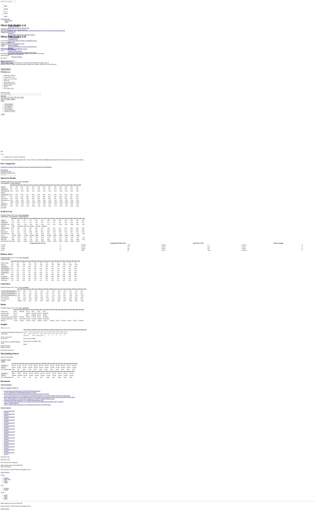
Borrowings (5, 266)
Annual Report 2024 (9, 414)
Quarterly (3, 360)
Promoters (4, 365)
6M (5, 97)
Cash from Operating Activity (9, 291)
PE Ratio (7, 99)
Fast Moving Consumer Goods (9, 167)
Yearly (8, 360)
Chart (14, 30)
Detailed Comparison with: (8, 173)
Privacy (7, 472)
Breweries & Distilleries (45, 167)
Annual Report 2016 (9, 438)
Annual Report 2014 (9, 444)
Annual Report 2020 (9, 426)
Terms (2, 472)
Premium (6, 478)
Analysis (19, 30)
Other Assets (5, 278)
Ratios (52, 30)
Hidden (13, 99)
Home (5, 6)
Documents (62, 30)
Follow (2, 45)
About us (6, 488)
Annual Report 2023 (9, 417)
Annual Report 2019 (9, 429)
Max (22, 97)
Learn (5, 481)
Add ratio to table (5, 92)
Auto (6, 499)
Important (8, 388)
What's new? (7, 479)
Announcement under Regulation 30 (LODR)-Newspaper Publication (22, 391)
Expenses (4, 189)
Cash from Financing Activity (9, 295)
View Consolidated (24, 181)
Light (6, 495)
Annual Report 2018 (9, 432)
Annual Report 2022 (9, 420)
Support (6, 489)
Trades (3, 361)
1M (2, 97)
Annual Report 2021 (9, 423)
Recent (3, 388)
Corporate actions (5, 259)
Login (5, 16)
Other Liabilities (6, 268)
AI (7, 29)
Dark (6, 497)
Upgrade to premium (16, 57)
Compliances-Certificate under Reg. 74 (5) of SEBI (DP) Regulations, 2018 (33, 401)
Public (4, 367)
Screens (6, 9)
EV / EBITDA (8, 106)
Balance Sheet (40, 30)
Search (14, 388)
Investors (56, 30)
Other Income (5, 194)
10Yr (18, 97)
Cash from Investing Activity (9, 293)
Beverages (36, 167)
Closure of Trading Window (27, 403)
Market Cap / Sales (9, 111)
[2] (13, 60)
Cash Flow (47, 30)
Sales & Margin (8, 104)
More (2, 101)
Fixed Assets (5, 272)
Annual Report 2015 (9, 441)
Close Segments (5, 183)
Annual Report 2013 (9, 447)
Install (6, 482)
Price (2, 99)
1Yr (8, 97)
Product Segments (15, 183)
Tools (6, 13)
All (17, 388)
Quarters (27, 30)
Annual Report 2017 (9, 435)
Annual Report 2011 (9, 453)
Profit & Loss (32, 30)
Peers (22, 30)
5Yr (15, 97)
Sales (3, 187)
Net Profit (4, 204)
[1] (8, 54)
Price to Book (8, 108)
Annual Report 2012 (9, 450)
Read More (5, 69)
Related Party (4, 216)
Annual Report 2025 (9, 411)
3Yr (12, 97)
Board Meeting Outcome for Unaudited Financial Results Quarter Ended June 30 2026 (37, 394)
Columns (4, 170)
